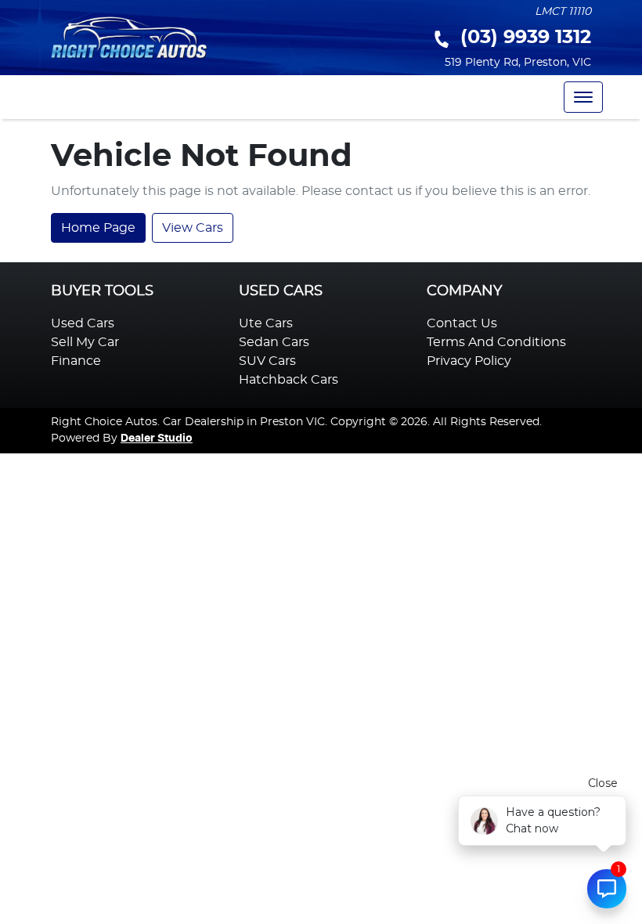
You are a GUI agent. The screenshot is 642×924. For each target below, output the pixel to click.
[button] (583, 97)
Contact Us (462, 323)
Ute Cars (266, 323)
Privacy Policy (469, 361)
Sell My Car (85, 342)
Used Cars (82, 323)
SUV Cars (267, 361)
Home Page (98, 228)
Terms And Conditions (496, 342)
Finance (76, 361)
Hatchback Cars (288, 380)
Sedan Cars (274, 342)
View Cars (192, 228)
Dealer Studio (157, 438)
